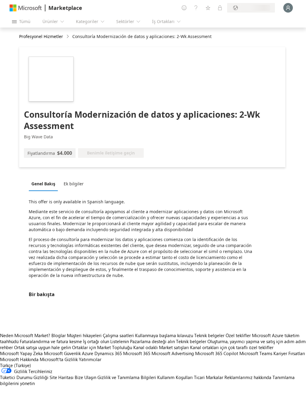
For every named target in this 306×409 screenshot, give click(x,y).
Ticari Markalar (208, 377)
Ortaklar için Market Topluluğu (102, 347)
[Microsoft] (26, 7)
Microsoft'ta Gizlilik (59, 359)
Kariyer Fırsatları (289, 353)
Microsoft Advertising (173, 353)
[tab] (45, 183)
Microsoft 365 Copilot (216, 353)
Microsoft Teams (255, 353)
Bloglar (58, 335)
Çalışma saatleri (118, 335)
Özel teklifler (238, 335)
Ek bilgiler (74, 184)
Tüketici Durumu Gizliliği (24, 377)
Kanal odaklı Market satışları (161, 347)
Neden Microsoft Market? (25, 335)
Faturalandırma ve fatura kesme (51, 341)
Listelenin (119, 341)
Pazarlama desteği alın (152, 341)
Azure (87, 353)
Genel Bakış (43, 184)
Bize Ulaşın (85, 377)
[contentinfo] (68, 36)
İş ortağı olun (96, 341)
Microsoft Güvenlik (62, 353)
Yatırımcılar (90, 359)
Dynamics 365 (108, 353)
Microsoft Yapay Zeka (21, 353)
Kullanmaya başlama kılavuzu (164, 335)
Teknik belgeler (209, 335)
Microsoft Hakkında (19, 359)
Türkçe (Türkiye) (15, 365)
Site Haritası (62, 377)
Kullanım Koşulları (175, 377)
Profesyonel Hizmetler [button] (41, 36)
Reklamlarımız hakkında (247, 377)
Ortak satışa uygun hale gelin (42, 347)
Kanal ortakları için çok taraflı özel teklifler (231, 347)
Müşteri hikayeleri (84, 335)
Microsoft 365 (136, 353)
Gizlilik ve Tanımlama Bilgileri (126, 377)
